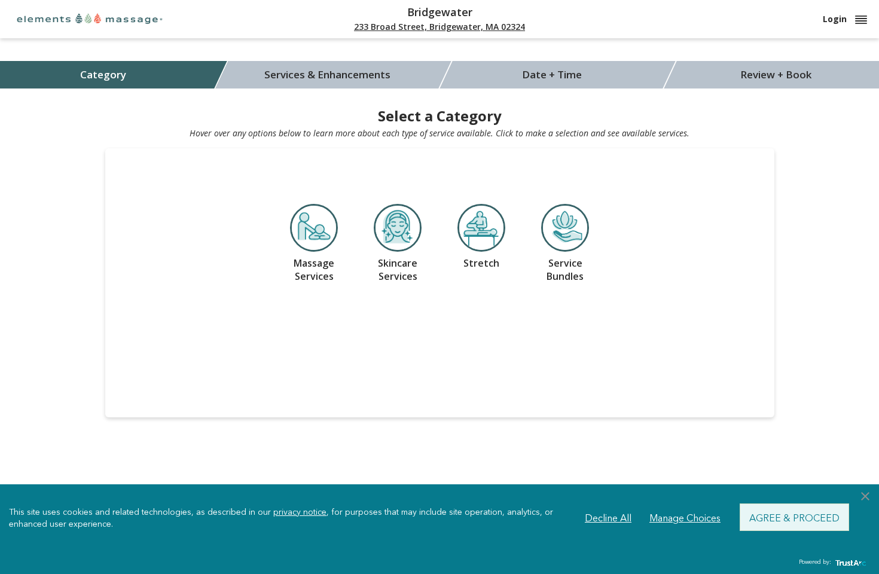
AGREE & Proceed (794, 517)
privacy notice (299, 511)
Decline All (608, 517)
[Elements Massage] (89, 18)
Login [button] (836, 19)
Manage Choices (685, 517)
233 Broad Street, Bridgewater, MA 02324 (439, 26)
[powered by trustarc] (849, 562)
